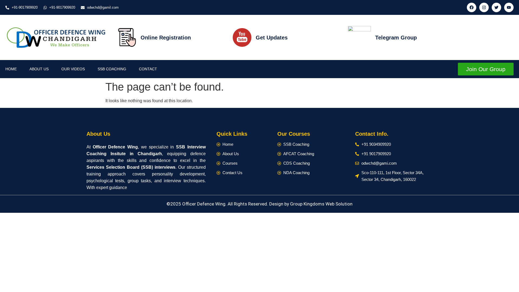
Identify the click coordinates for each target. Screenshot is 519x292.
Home (11, 69)
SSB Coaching (112, 69)
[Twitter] (496, 7)
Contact (148, 69)
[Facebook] (471, 7)
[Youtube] (509, 7)
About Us (39, 69)
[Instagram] (484, 7)
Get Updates (272, 38)
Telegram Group (396, 38)
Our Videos (73, 69)
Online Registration (166, 38)
